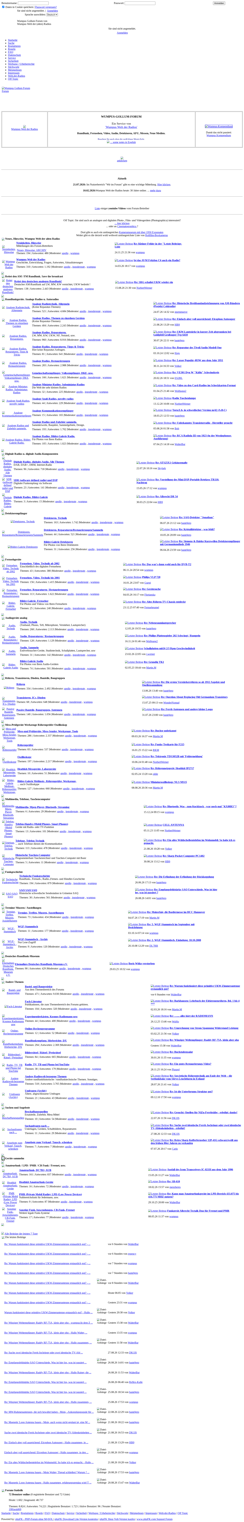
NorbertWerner (144, 287)
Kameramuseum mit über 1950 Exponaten (141, 232)
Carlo (175, 1148)
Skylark (162, 468)
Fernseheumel (151, 607)
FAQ (10, 52)
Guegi (147, 582)
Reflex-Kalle (136, 1382)
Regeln (11, 49)
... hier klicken (122, 223)
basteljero (179, 340)
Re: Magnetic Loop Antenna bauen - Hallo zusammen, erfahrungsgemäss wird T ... (47, 1482)
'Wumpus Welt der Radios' (121, 127)
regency (132, 1253)
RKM (156, 750)
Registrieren (14, 46)
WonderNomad (171, 702)
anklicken (122, 160)
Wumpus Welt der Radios (24, 129)
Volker (177, 366)
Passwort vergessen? (46, 7)
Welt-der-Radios (16, 75)
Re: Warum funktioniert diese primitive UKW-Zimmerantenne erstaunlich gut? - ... (47, 1244)
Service (12, 58)
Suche (11, 43)
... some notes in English (123, 142)
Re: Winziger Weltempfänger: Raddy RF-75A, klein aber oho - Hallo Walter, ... (45, 1332)
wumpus (74, 253)
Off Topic (13, 78)
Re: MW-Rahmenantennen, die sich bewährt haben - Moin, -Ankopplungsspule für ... (49, 1412)
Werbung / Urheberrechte (21, 64)
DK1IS (175, 1118)
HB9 (177, 324)
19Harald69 (15, 1509)
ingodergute (78, 266)
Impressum (13, 72)
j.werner (150, 654)
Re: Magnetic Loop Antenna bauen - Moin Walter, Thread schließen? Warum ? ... (46, 1472)
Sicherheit (13, 61)
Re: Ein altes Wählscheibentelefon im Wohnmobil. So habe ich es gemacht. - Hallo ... (49, 1462)
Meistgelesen (15, 69)
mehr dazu (155, 190)
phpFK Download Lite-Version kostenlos (76, 1519)
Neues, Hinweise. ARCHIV (31, 250)
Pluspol (176, 1069)
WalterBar (180, 444)
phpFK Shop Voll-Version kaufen (117, 1519)
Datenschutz (14, 55)
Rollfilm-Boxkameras (156, 235)
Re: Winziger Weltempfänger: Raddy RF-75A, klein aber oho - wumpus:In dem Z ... (48, 1322)
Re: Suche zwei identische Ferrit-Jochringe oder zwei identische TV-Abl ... (43, 1352)
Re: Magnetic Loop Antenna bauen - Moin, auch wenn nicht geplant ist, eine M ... (47, 1422)
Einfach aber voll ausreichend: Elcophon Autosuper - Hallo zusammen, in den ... (46, 1452)
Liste (97, 208)
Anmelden (52, 10)
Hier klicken (163, 184)
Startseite (12, 40)
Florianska (149, 594)
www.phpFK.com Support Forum (154, 1519)
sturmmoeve (181, 311)
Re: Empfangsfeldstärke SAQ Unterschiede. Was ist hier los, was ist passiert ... (45, 1362)
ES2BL (179, 378)
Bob (177, 428)
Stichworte (13, 67)
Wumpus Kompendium (218, 135)
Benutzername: (9, 3)
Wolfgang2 (180, 391)
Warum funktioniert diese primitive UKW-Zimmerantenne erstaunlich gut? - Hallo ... (48, 1312)
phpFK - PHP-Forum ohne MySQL (34, 1519)
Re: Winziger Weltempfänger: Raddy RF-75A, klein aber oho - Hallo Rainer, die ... (47, 1372)
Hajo (177, 353)
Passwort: (119, 3)
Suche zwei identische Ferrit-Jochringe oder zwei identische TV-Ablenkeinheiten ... (48, 1432)
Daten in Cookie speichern (19, 7)
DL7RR (153, 945)
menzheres (175, 1187)
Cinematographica (127, 226)
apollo (65, 253)
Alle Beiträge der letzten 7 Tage (21, 1233)
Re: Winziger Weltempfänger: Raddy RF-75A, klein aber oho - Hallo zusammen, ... (48, 1342)
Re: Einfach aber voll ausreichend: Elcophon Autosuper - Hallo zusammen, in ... (46, 1442)
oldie (155, 774)
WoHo (175, 1021)
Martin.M (151, 667)
